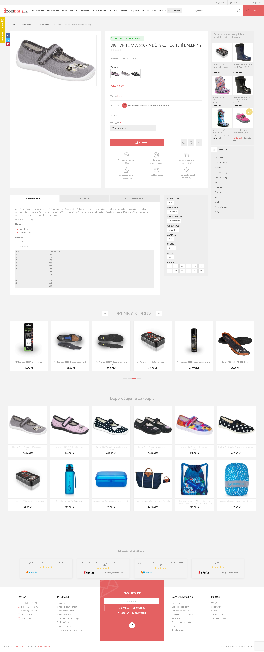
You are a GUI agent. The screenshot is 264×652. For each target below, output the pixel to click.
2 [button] (130, 378)
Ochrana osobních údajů (68, 618)
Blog (174, 626)
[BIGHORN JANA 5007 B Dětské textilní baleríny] (69, 431)
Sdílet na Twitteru (8, 40)
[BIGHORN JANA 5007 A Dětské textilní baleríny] (27, 431)
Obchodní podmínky (66, 611)
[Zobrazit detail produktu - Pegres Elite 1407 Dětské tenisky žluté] (243, 112)
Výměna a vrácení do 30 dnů (69, 630)
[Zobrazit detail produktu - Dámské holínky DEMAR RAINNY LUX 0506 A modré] (240, 79)
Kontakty (61, 603)
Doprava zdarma (186, 158)
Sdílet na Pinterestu (8, 44)
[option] (29, 347)
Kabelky (218, 197)
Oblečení (218, 187)
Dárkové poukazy (222, 207)
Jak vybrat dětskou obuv (182, 615)
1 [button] (125, 378)
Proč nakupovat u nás (181, 622)
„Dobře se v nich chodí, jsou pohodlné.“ (46, 563)
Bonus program (126, 173)
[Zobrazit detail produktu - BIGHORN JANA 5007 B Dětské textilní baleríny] (115, 78)
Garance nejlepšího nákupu (156, 158)
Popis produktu (34, 198)
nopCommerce (18, 646)
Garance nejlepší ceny (184, 142)
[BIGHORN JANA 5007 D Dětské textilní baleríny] (153, 431)
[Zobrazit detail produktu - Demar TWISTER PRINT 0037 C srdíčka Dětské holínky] (215, 79)
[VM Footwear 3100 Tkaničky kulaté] (111, 346)
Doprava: (114, 115)
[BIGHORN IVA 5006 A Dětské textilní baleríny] (236, 431)
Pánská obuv (220, 167)
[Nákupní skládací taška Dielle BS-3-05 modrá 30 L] (153, 485)
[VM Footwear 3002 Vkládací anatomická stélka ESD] (194, 346)
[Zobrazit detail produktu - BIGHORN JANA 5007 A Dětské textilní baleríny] (125, 78)
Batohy (218, 182)
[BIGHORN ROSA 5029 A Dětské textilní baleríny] (194, 431)
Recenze (84, 198)
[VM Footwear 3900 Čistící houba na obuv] (235, 346)
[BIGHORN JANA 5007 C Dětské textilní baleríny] (111, 431)
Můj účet (214, 603)
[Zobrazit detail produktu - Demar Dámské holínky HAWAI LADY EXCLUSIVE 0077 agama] (216, 112)
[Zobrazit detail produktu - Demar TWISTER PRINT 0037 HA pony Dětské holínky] (219, 79)
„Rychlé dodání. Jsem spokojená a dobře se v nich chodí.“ (103, 564)
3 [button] (134, 378)
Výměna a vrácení (126, 158)
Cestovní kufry (221, 172)
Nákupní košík (217, 615)
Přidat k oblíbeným (191, 142)
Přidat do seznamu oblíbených (223, 55)
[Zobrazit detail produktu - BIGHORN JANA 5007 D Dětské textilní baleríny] (136, 78)
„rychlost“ (218, 563)
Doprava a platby (64, 626)
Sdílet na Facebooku (8, 35)
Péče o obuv (177, 618)
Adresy (214, 611)
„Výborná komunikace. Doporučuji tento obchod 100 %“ (160, 564)
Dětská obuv (220, 158)
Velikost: (115, 123)
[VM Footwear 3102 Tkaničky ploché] (70, 346)
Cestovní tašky (221, 177)
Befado (218, 212)
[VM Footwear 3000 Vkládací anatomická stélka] (153, 346)
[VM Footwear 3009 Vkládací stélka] (29, 346)
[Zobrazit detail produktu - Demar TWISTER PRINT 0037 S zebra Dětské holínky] (223, 79)
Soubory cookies (64, 615)
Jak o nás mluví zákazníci (132, 551)
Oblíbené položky (218, 618)
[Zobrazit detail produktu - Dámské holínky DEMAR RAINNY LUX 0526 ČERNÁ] (246, 46)
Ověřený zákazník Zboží (114, 573)
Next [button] (159, 313)
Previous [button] (105, 313)
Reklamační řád (64, 622)
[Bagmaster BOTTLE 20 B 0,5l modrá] (69, 485)
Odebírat (124, 613)
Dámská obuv (221, 163)
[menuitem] (75, 603)
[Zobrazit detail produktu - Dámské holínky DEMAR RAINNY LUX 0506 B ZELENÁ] (240, 46)
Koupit (219, 55)
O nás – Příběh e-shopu (67, 607)
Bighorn (120, 96)
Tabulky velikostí (179, 630)
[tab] (35, 198)
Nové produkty (178, 603)
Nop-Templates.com (44, 646)
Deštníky (218, 192)
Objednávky (216, 607)
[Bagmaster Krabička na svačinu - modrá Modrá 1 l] (111, 485)
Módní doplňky (221, 202)
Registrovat (220, 3)
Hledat (238, 10)
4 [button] (139, 378)
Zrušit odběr (140, 613)
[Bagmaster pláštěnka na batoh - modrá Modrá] (236, 485)
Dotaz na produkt (135, 198)
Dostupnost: (115, 105)
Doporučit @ (199, 142)
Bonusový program (180, 607)
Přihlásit (236, 3)
